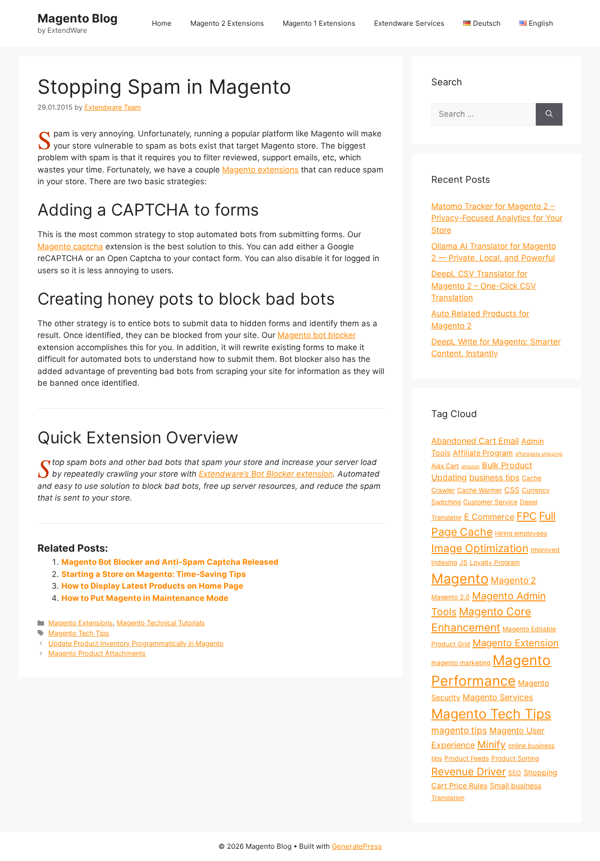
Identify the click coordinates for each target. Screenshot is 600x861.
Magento (459, 578)
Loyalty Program (495, 562)
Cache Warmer (479, 490)
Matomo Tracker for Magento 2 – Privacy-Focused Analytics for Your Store (496, 218)
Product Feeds (466, 758)
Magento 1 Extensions (319, 23)
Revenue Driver (468, 771)
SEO (514, 773)
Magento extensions (260, 169)
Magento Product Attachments (97, 653)
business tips (494, 477)
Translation (448, 797)
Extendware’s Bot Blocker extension (266, 474)
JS (463, 562)
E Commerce (489, 517)
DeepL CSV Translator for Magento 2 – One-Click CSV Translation (483, 285)
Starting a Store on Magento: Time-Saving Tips (153, 574)
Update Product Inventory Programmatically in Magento (136, 643)
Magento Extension (515, 643)
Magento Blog (78, 18)
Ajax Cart (445, 466)
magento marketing (460, 662)
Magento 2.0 (450, 597)
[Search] (549, 114)
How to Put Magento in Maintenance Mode (144, 598)
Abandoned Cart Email (475, 441)
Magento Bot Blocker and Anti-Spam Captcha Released (169, 562)
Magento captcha (70, 246)
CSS (511, 490)
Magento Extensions (80, 623)
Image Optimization (479, 548)
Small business (515, 785)
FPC (527, 516)
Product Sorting (515, 758)
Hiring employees (521, 533)
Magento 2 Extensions (227, 23)
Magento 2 (513, 580)
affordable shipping (538, 454)
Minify (491, 744)
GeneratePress (357, 846)
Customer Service (490, 502)
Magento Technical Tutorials (161, 623)
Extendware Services (409, 23)
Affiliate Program (483, 453)
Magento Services (498, 697)
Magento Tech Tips (78, 633)
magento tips (459, 730)
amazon (470, 467)
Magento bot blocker (317, 335)
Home (162, 23)
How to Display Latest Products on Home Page (152, 586)
